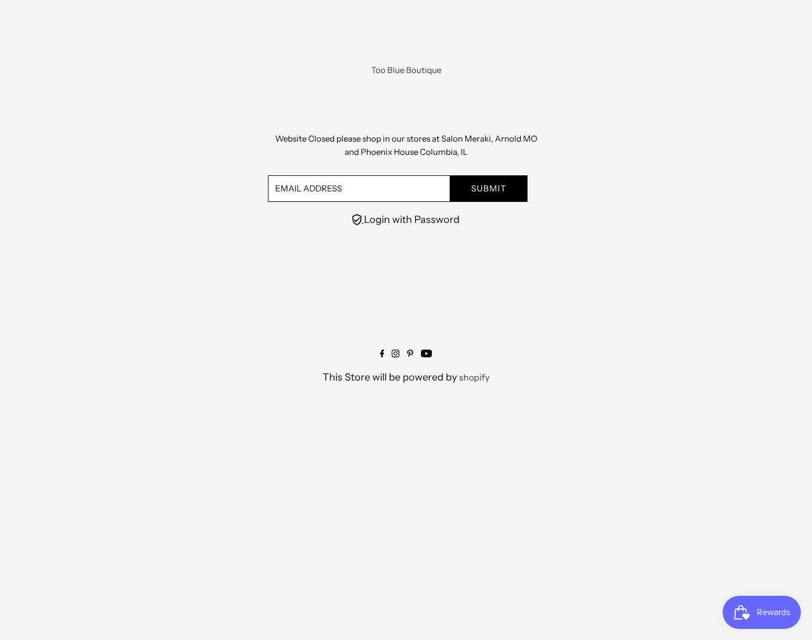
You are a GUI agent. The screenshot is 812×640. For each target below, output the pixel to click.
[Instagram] (395, 354)
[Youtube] (426, 354)
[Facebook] (382, 354)
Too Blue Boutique (406, 70)
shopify (474, 377)
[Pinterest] (410, 354)
